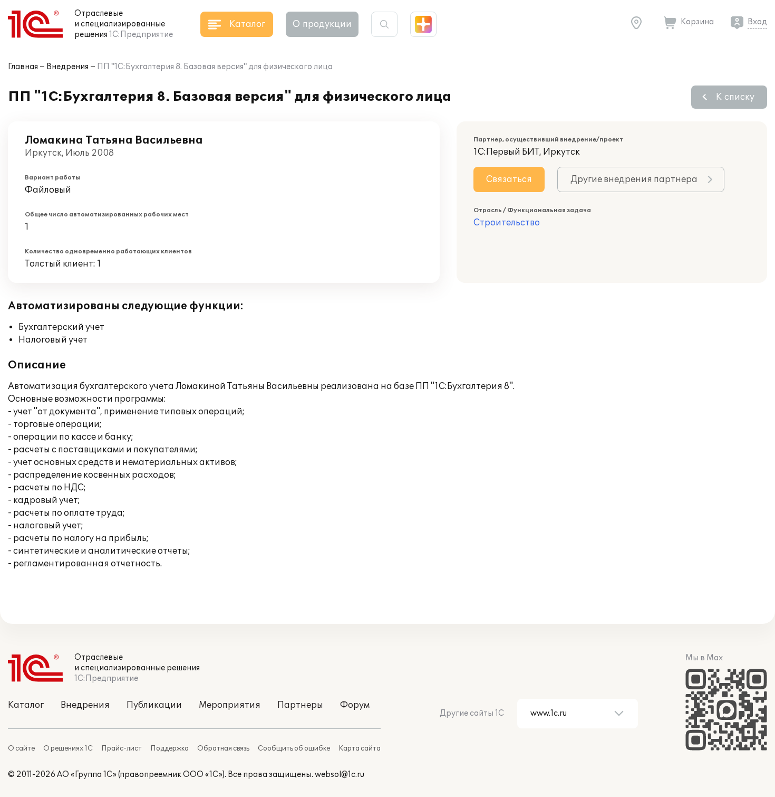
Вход (757, 21)
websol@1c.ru (339, 774)
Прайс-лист (121, 748)
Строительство (506, 222)
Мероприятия (229, 705)
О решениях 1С (68, 748)
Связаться (509, 179)
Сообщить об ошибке (294, 748)
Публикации (154, 705)
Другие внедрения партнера (634, 179)
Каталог (26, 705)
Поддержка (169, 748)
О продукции (322, 24)
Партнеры (300, 705)
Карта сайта (359, 748)
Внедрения (67, 66)
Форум (355, 705)
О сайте (21, 748)
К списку (735, 97)
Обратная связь (223, 748)
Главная (23, 66)
